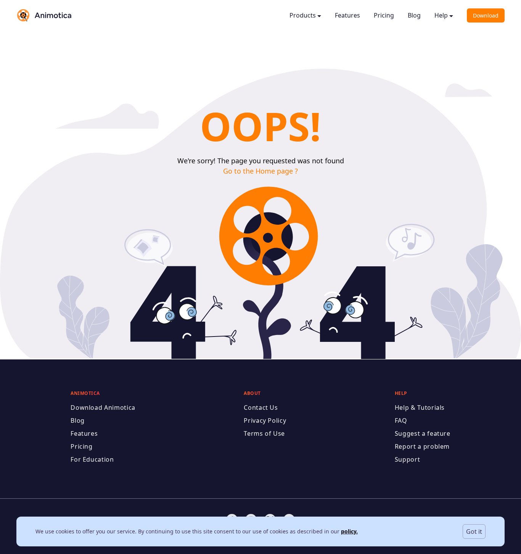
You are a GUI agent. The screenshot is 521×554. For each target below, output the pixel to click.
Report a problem (422, 446)
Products (302, 15)
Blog (414, 15)
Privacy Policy (265, 420)
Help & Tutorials (420, 407)
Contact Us (261, 407)
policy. (349, 531)
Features (347, 15)
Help (441, 15)
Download (485, 15)
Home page (274, 171)
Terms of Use (264, 433)
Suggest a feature (422, 433)
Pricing (384, 15)
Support (407, 459)
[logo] (43, 15)
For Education (92, 459)
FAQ (401, 420)
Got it (474, 531)
